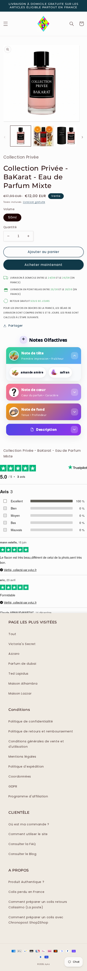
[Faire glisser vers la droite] (82, 137)
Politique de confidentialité (30, 721)
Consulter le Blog (22, 854)
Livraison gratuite (34, 202)
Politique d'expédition (26, 766)
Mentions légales (22, 756)
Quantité (10, 227)
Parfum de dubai (22, 664)
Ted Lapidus (18, 673)
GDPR (12, 786)
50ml (12, 217)
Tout (12, 634)
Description (46, 429)
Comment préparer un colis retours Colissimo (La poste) (37, 904)
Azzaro (14, 654)
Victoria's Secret (22, 644)
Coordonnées (19, 776)
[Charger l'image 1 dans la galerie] (20, 136)
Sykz (47, 964)
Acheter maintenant (43, 264)
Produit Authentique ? (26, 882)
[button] (5, 24)
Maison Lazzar (19, 693)
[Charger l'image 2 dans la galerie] (43, 136)
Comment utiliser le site (28, 834)
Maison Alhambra (22, 683)
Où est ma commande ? (28, 824)
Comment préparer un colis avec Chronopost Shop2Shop (35, 920)
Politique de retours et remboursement (40, 731)
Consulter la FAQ (22, 844)
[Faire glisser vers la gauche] (4, 137)
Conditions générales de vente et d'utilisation (36, 744)
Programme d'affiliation (28, 796)
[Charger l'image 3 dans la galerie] (66, 136)
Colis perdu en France (26, 892)
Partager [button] (15, 325)
